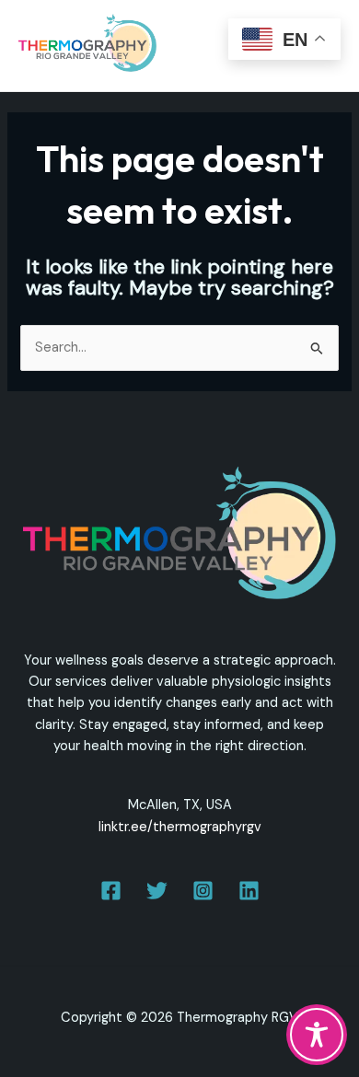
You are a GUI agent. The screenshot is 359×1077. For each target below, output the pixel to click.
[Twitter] (157, 890)
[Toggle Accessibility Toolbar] (316, 1034)
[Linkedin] (249, 890)
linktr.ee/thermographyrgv (179, 827)
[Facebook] (111, 890)
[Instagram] (203, 890)
